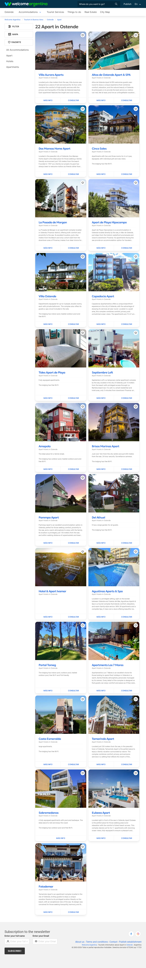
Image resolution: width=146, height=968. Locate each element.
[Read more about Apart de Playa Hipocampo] (101, 248)
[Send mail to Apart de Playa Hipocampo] (126, 248)
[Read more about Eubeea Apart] (101, 838)
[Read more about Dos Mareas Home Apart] (48, 174)
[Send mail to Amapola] (73, 469)
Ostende (9, 12)
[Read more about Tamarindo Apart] (101, 764)
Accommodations (28, 12)
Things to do (74, 12)
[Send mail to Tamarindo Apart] (126, 764)
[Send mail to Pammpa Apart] (73, 543)
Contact (113, 941)
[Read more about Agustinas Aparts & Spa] (101, 617)
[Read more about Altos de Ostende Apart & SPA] (101, 100)
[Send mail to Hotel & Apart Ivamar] (73, 617)
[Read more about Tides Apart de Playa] (48, 398)
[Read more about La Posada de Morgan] (48, 248)
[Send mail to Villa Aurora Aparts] (73, 100)
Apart (9, 55)
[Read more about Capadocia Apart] (101, 324)
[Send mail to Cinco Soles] (126, 174)
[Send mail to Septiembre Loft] (126, 398)
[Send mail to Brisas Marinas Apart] (126, 469)
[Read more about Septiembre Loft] (101, 398)
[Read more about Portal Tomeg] (48, 691)
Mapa (15, 34)
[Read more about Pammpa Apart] (48, 543)
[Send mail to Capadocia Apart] (126, 324)
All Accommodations (17, 49)
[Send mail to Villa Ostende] (73, 324)
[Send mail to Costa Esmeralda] (73, 764)
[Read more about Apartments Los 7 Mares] (101, 691)
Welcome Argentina (89, 945)
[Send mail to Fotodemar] (73, 912)
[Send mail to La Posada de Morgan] (73, 248)
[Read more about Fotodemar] (48, 912)
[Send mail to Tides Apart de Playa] (73, 398)
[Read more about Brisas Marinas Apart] (101, 469)
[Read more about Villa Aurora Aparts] (48, 100)
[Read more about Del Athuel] (101, 543)
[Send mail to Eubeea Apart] (126, 838)
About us (79, 941)
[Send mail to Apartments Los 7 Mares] (126, 691)
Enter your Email (41, 936)
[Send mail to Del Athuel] (126, 543)
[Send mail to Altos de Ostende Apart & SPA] (126, 100)
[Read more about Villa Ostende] (48, 324)
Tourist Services (55, 12)
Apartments (12, 67)
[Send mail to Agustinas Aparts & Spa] (126, 617)
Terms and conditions (97, 941)
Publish (127, 4)
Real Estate (91, 12)
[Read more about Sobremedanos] (60, 838)
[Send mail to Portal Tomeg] (73, 691)
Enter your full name (15, 936)
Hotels (9, 61)
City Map (105, 12)
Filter (15, 26)
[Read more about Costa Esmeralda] (48, 764)
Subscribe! (14, 950)
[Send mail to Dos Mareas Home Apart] (73, 174)
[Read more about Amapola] (48, 469)
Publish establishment (130, 941)
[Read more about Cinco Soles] (101, 174)
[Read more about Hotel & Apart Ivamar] (48, 617)
